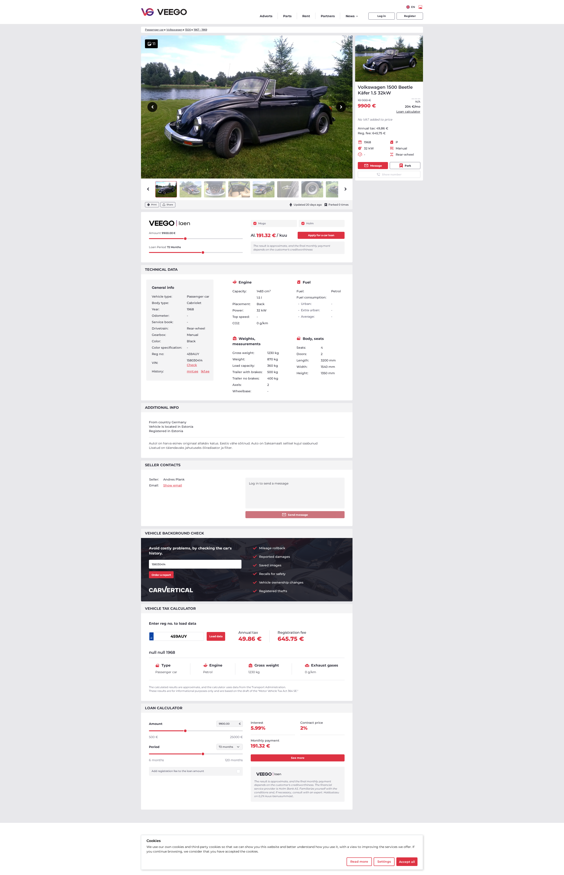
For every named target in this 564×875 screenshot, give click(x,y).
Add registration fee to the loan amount (178, 771)
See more (297, 757)
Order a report (161, 575)
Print (154, 204)
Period (154, 746)
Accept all (407, 862)
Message (376, 165)
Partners (328, 16)
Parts (287, 16)
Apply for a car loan (321, 235)
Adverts (266, 16)
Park (408, 165)
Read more (359, 862)
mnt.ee (192, 371)
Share (170, 204)
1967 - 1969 (200, 29)
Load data (216, 636)
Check (192, 365)
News (350, 16)
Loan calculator (408, 112)
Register (410, 16)
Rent (306, 16)
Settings (384, 862)
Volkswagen (174, 29)
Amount (155, 723)
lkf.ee (205, 371)
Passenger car (154, 29)
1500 (188, 29)
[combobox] (410, 7)
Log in (381, 16)
